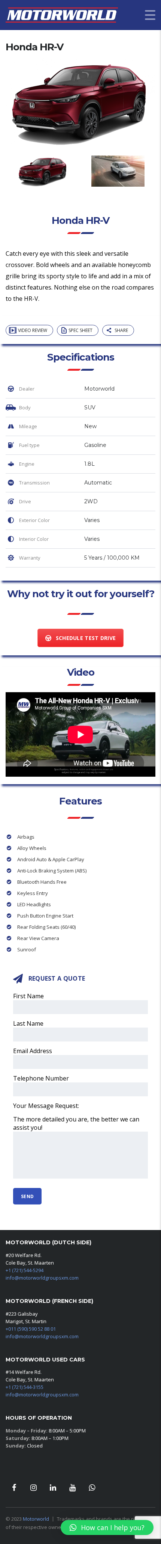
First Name (28, 996)
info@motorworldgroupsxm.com (42, 1277)
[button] (107, 1527)
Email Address (32, 1051)
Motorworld (36, 1518)
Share (121, 330)
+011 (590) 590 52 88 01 (31, 1328)
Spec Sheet (80, 330)
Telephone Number (41, 1078)
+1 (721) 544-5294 (24, 1270)
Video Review (32, 330)
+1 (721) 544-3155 (24, 1387)
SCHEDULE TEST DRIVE (86, 637)
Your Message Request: (46, 1106)
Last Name (28, 1023)
